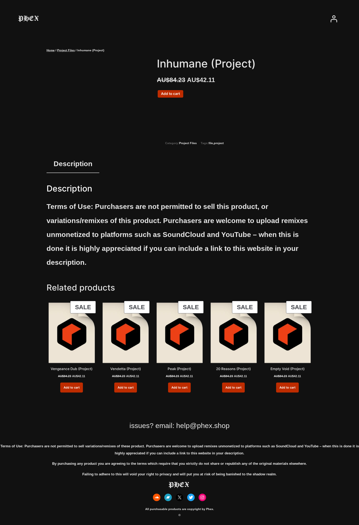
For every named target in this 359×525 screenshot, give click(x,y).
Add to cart (170, 94)
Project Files (66, 50)
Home (51, 50)
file (211, 143)
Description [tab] (73, 164)
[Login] (333, 18)
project (219, 143)
